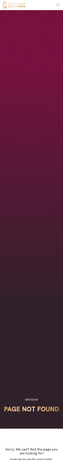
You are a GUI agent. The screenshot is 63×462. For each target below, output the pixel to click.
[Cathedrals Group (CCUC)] (14, 4)
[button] (58, 5)
